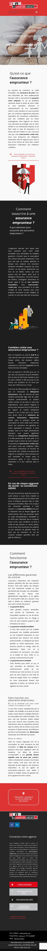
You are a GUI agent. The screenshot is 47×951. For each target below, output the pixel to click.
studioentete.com (25, 933)
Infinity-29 (22, 936)
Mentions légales (19, 938)
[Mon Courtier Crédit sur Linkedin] (17, 824)
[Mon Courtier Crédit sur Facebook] (11, 824)
